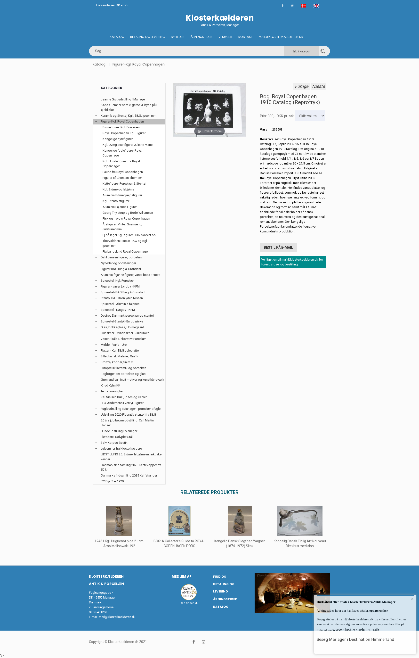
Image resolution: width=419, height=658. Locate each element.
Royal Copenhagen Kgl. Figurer (124, 133)
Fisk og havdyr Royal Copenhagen (126, 218)
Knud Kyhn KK (110, 385)
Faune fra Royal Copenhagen (123, 172)
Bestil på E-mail (278, 247)
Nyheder (178, 36)
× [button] (412, 598)
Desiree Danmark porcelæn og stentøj (127, 315)
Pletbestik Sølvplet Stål (117, 437)
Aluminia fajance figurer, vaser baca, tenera (130, 275)
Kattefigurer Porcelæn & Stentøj (124, 183)
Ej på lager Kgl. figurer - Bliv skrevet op (129, 235)
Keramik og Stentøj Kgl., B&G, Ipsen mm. (129, 115)
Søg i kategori (301, 51)
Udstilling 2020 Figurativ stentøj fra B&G (128, 414)
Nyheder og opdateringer (118, 263)
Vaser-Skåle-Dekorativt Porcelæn (123, 339)
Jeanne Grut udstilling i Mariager (123, 99)
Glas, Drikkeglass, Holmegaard (122, 327)
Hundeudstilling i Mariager (119, 431)
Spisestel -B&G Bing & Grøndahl (123, 292)
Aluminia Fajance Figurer (120, 207)
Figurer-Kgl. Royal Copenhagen (139, 64)
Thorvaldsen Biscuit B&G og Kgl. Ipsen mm (125, 243)
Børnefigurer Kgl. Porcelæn (121, 127)
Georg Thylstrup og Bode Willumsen (128, 212)
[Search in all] (322, 51)
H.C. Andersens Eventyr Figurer (122, 403)
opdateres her (378, 610)
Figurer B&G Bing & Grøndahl (121, 269)
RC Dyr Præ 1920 (112, 481)
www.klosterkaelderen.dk (355, 629)
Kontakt (245, 36)
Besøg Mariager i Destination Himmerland (355, 639)
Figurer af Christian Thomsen (123, 178)
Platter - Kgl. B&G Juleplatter (120, 350)
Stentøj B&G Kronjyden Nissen (122, 298)
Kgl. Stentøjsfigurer (116, 201)
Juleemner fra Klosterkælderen (122, 448)
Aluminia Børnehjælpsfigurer (122, 195)
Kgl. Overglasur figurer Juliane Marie (128, 145)
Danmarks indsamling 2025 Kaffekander (129, 475)
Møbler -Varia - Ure (114, 344)
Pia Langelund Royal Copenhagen (126, 251)
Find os (219, 577)
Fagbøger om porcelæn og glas (123, 374)
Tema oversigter (112, 391)
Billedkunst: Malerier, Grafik (119, 356)
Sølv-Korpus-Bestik (114, 442)
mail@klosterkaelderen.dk (117, 617)
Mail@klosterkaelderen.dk (281, 36)
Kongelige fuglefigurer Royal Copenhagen (122, 153)
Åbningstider (201, 36)
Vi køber (225, 36)
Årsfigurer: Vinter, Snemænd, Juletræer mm (122, 226)
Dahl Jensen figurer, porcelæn (121, 257)
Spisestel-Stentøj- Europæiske (122, 321)
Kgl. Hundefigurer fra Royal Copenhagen (121, 163)
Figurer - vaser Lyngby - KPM (120, 286)
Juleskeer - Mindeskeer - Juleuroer (125, 333)
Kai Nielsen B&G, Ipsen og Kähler (124, 397)
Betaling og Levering (147, 36)
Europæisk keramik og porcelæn (123, 368)
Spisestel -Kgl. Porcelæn (118, 280)
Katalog (117, 36)
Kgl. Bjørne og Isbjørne (118, 189)
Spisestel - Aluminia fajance (120, 304)
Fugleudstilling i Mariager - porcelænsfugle (131, 409)
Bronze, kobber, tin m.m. (117, 362)
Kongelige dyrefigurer (118, 139)
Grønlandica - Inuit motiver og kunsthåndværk (132, 379)
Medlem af (181, 576)
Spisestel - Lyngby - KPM (118, 310)
